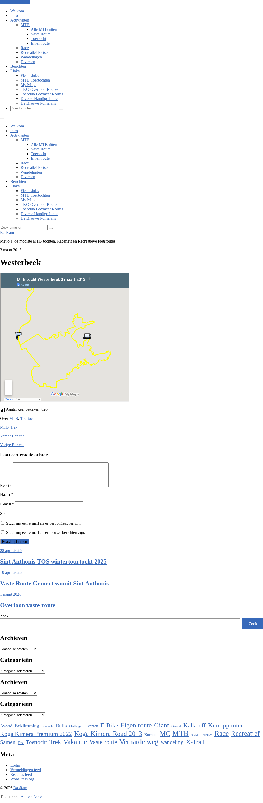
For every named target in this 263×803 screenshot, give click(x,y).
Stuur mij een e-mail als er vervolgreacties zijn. (44, 523)
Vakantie (75, 742)
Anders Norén (32, 796)
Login (15, 765)
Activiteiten (19, 20)
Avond (6, 725)
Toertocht (38, 38)
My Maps (28, 85)
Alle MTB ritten (44, 29)
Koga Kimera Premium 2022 (36, 733)
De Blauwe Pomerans (38, 103)
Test (21, 743)
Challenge (75, 726)
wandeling (172, 742)
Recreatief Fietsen (35, 52)
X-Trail (195, 741)
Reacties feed (21, 774)
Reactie (6, 485)
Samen (7, 742)
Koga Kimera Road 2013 (108, 733)
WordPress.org (22, 779)
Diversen (28, 61)
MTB (25, 25)
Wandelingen (31, 57)
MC (165, 733)
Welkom (17, 11)
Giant (161, 725)
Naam (6, 494)
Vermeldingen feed (25, 770)
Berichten (18, 66)
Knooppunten (226, 725)
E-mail (7, 504)
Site (3, 513)
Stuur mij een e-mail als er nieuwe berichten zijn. (45, 532)
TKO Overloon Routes (39, 89)
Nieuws (207, 735)
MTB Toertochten (35, 80)
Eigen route (40, 43)
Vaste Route (40, 34)
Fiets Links (30, 75)
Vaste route (103, 742)
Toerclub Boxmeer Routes (42, 94)
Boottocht (47, 726)
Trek (13, 427)
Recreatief (245, 733)
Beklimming (27, 725)
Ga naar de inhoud (15, 2)
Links (15, 71)
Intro (14, 15)
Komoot (150, 734)
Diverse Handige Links (39, 98)
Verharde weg (138, 742)
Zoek (4, 616)
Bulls (61, 725)
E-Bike (109, 725)
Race (25, 48)
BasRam (7, 232)
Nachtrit (195, 735)
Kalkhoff (194, 725)
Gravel (176, 726)
